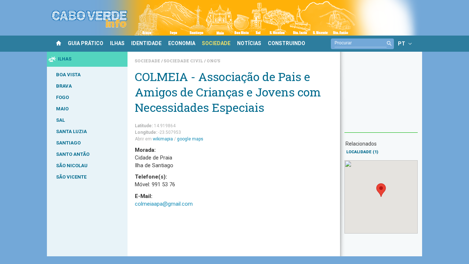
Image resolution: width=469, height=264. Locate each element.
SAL (60, 120)
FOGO (62, 97)
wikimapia (163, 139)
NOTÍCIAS (249, 43)
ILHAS (117, 43)
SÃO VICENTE (71, 177)
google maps (190, 139)
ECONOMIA (181, 43)
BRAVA (64, 86)
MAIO (62, 108)
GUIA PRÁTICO (85, 43)
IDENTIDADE (146, 43)
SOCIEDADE (216, 43)
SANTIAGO (68, 143)
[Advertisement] (381, 95)
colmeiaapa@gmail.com (164, 204)
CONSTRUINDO (286, 43)
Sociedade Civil (184, 60)
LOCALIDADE (362, 152)
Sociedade (148, 60)
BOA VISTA (68, 74)
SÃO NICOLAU (72, 165)
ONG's (213, 60)
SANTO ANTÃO (72, 154)
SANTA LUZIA (71, 131)
